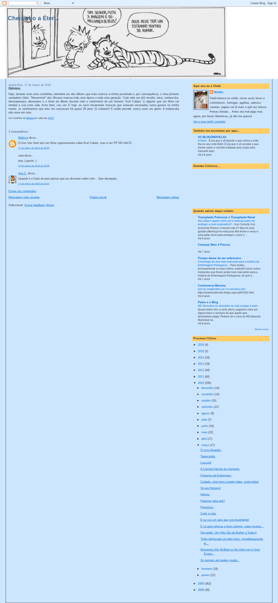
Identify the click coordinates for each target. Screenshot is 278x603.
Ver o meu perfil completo (209, 121)
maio (204, 432)
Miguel (219, 92)
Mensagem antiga (168, 197)
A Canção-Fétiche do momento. (220, 469)
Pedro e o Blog (208, 302)
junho (205, 426)
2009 (201, 583)
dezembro (208, 388)
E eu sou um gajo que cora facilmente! (224, 519)
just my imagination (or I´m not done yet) (222, 289)
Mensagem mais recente (24, 197)
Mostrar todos (261, 329)
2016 (201, 344)
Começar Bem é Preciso (214, 244)
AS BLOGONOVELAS (212, 137)
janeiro (205, 575)
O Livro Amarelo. (211, 450)
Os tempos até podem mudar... (220, 560)
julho (204, 419)
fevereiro (207, 568)
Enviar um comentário (22, 191)
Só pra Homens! (210, 488)
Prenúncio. (207, 507)
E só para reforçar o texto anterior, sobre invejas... (232, 526)
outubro (206, 400)
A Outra (202, 140)
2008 (201, 589)
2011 (201, 376)
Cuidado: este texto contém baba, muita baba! (229, 481)
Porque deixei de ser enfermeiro (219, 258)
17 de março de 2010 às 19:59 (34, 166)
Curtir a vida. (208, 513)
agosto (206, 413)
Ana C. (22, 173)
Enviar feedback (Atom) (39, 205)
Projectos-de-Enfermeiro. (216, 475)
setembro (207, 406)
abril (204, 438)
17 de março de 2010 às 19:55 (34, 148)
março (205, 445)
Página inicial (98, 197)
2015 (201, 351)
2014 (201, 357)
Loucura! (205, 462)
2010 (201, 383)
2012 (201, 370)
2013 (201, 363)
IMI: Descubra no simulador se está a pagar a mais (228, 305)
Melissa (23, 137)
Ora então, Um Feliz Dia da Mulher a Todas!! (228, 532)
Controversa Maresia (211, 285)
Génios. (205, 494)
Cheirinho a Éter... (33, 18)
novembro (208, 394)
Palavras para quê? (212, 501)
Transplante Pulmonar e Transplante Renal (226, 217)
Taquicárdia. (208, 456)
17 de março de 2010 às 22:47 (34, 183)
